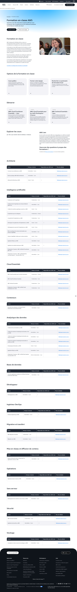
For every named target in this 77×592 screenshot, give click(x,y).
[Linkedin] (60, 583)
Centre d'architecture (27, 569)
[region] (38, 174)
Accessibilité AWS (59, 573)
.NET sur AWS (42, 564)
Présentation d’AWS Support (61, 569)
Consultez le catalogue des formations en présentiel (17, 65)
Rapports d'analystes (27, 574)
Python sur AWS (42, 567)
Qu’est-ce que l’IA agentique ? (13, 564)
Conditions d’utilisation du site (19, 586)
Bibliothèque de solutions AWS (29, 567)
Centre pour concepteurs (44, 560)
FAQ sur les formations (49, 151)
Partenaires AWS (26, 576)
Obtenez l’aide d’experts (60, 571)
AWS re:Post (58, 564)
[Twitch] (64, 583)
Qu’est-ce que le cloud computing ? (14, 562)
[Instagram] (62, 583)
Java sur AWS (42, 569)
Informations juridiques (60, 575)
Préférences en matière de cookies (13, 588)
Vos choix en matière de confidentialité (33, 586)
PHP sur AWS (42, 571)
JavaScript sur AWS (43, 573)
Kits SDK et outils (42, 562)
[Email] (69, 583)
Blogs (8, 574)
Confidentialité (9, 586)
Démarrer (25, 560)
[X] (57, 583)
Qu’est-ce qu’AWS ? (10, 560)
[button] (15, 5)
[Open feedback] (76, 296)
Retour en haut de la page (38, 579)
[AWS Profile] (74, 1)
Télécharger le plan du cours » (62, 175)
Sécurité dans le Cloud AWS (12, 570)
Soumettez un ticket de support (62, 562)
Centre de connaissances (60, 567)
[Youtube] (66, 583)
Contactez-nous (59, 560)
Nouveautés (9, 572)
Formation (8, 16)
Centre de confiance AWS (28, 564)
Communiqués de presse (11, 576)
